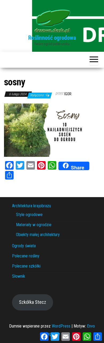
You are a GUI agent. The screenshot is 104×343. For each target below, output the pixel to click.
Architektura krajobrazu (31, 205)
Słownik (18, 276)
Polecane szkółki (26, 266)
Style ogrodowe (29, 214)
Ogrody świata (24, 245)
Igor (67, 94)
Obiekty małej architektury (38, 234)
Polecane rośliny (25, 255)
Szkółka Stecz (32, 302)
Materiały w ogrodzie (33, 224)
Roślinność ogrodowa (52, 37)
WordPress (61, 326)
